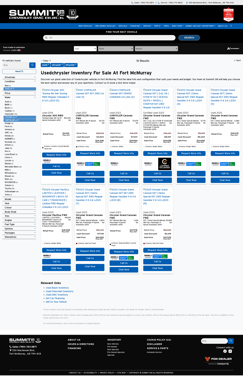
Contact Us (75, 373)
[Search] (32, 65)
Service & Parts (157, 348)
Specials (111, 355)
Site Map (121, 373)
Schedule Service (154, 352)
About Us (74, 340)
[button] (85, 26)
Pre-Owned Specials (116, 352)
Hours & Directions (81, 344)
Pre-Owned (112, 347)
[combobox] (85, 48)
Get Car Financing (55, 298)
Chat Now (56, 173)
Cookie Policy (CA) (159, 340)
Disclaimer (154, 344)
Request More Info (56, 155)
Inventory (114, 340)
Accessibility (91, 373)
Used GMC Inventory (57, 295)
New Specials (113, 349)
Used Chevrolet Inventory (59, 291)
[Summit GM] (44, 14)
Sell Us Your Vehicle (56, 302)
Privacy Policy (107, 373)
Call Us (56, 166)
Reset (18, 71)
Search (189, 38)
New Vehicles (113, 344)
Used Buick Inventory (57, 288)
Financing (74, 348)
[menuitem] (20, 85)
